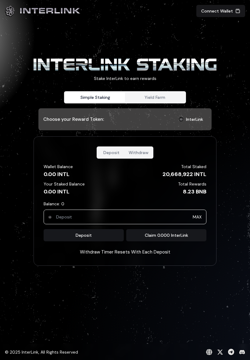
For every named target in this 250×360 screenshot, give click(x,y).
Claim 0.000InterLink (166, 235)
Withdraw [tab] (138, 152)
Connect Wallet (217, 11)
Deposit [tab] (111, 152)
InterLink (194, 119)
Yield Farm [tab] (155, 97)
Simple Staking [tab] (95, 97)
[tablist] (125, 97)
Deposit (84, 235)
